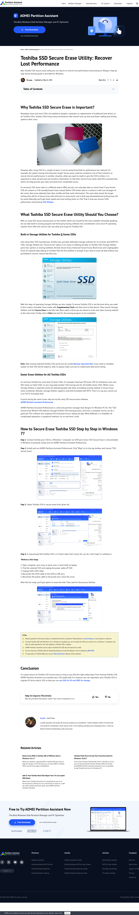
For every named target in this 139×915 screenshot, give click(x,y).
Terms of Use (135, 897)
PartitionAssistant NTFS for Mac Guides (77, 864)
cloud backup (88, 639)
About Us (132, 860)
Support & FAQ (134, 869)
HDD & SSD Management (32, 49)
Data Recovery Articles (109, 869)
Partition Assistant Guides (73, 860)
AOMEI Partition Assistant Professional (37, 402)
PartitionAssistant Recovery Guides (76, 869)
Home (22, 49)
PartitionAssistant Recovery (41, 869)
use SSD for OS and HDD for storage (74, 680)
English (6, 871)
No (109, 697)
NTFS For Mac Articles (109, 864)
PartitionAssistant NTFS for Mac (42, 864)
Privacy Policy (124, 897)
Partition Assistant (38, 860)
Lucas (30, 80)
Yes (96, 697)
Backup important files (83, 364)
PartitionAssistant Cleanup (40, 873)
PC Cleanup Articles (108, 873)
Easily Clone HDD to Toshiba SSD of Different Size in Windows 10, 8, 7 (41, 757)
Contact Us (132, 877)
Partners (131, 873)
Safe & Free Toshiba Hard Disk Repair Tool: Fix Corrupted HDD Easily (43, 776)
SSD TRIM (91, 651)
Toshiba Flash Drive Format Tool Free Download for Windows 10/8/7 (93, 757)
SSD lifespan (48, 202)
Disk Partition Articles (109, 860)
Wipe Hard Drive (59, 654)
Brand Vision (133, 864)
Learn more (58, 913)
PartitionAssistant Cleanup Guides (76, 873)
